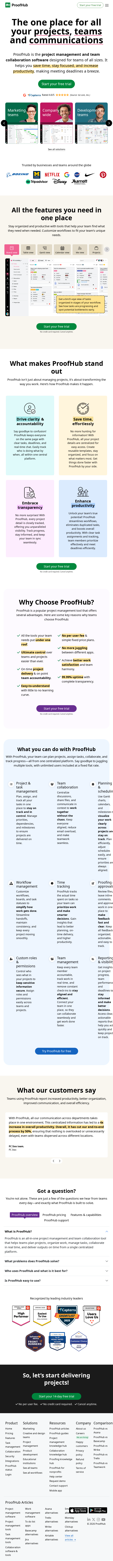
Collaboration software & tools (12, 1551)
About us (81, 1428)
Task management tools (12, 1538)
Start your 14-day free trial (56, 1396)
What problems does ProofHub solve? (32, 1261)
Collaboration (12, 1451)
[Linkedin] (88, 1519)
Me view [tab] (80, 252)
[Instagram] (98, 1519)
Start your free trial (90, 5)
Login (8, 1474)
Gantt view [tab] (45, 252)
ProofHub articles (59, 1428)
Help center (55, 1476)
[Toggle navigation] (106, 5)
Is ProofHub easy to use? (23, 1281)
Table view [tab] (28, 252)
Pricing (9, 1433)
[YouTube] (103, 1519)
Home (8, 1428)
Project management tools (12, 1525)
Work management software (32, 1512)
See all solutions (56, 149)
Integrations (12, 1461)
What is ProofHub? (18, 1231)
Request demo (57, 1481)
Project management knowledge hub (58, 1441)
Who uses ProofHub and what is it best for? (36, 1271)
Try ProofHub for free (56, 1051)
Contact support (58, 1485)
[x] (93, 1519)
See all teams (30, 1468)
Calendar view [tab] (62, 252)
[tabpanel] (56, 287)
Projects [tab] (96, 252)
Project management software (12, 1512)
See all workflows (32, 1472)
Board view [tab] (11, 252)
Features (10, 1438)
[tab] (24, 1215)
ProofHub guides (59, 1433)
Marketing (29, 1428)
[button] (6, 123)
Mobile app (55, 1490)
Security (9, 1456)
